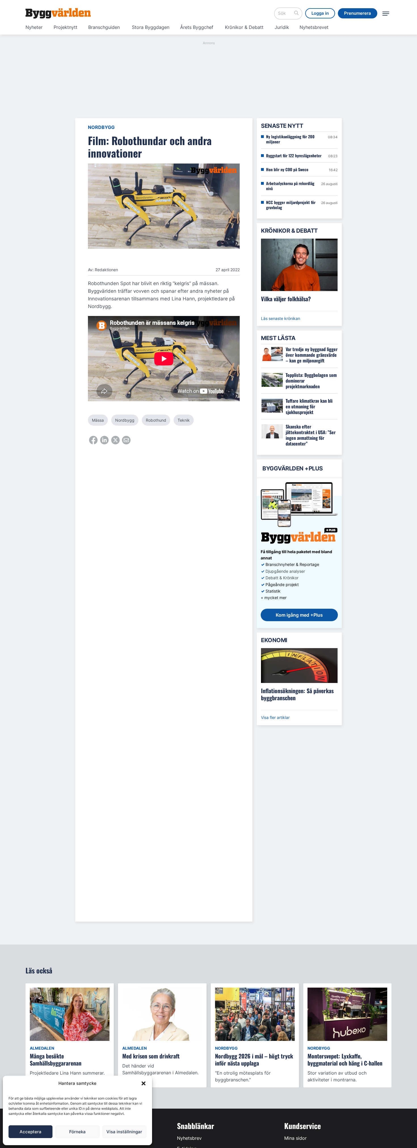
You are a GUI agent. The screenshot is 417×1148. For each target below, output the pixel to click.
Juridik (282, 27)
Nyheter (34, 27)
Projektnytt (65, 27)
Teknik (184, 420)
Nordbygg (101, 127)
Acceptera (30, 1131)
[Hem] (58, 13)
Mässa (98, 420)
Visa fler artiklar (275, 717)
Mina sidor (295, 1138)
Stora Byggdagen (150, 27)
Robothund (156, 420)
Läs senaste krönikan (280, 318)
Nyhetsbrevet (314, 27)
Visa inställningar (124, 1131)
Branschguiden (104, 27)
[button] (143, 1083)
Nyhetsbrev (189, 1138)
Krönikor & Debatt (244, 27)
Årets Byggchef (196, 27)
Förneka (77, 1131)
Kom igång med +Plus (299, 615)
